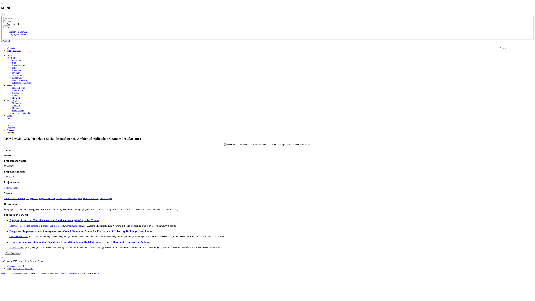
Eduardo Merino (16, 247)
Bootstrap (4, 273)
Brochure (16, 73)
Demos (15, 108)
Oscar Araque (106, 198)
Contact (10, 118)
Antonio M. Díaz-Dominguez (69, 198)
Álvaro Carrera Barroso (14, 198)
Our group (16, 60)
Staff (14, 63)
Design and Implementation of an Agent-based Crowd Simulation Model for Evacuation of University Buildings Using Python (81, 231)
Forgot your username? (19, 32)
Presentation (17, 70)
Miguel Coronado (47, 198)
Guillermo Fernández (18, 236)
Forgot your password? (19, 34)
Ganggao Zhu (32, 198)
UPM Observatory (20, 80)
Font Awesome (70, 273)
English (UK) (27, 268)
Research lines (18, 88)
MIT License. (60, 273)
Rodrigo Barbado (30, 226)
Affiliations (17, 75)
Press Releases (18, 65)
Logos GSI (17, 78)
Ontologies (17, 103)
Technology (12, 100)
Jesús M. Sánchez (91, 198)
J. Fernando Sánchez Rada (51, 226)
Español (20, 266)
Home (9, 55)
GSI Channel (18, 110)
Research (11, 85)
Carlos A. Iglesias (11, 188)
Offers (9, 115)
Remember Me (13, 24)
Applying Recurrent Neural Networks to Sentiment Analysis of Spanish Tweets (54, 220)
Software (16, 105)
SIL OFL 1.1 (95, 273)
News (14, 68)
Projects (15, 93)
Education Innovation (21, 83)
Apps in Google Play (21, 113)
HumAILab (17, 98)
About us (11, 58)
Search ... (504, 48)
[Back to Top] (2, 257)
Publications (17, 90)
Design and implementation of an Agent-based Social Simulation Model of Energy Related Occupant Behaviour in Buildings (80, 242)
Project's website (12, 253)
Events (15, 95)
